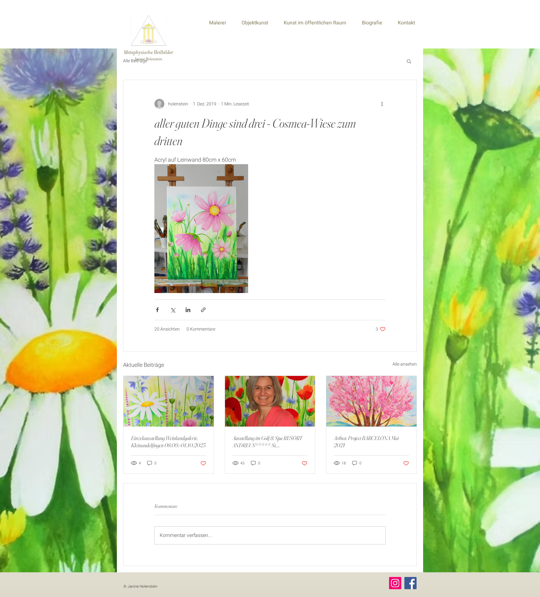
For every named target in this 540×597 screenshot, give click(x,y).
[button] (409, 60)
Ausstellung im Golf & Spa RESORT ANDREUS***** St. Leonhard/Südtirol (267, 441)
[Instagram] (395, 583)
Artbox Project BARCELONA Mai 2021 (366, 441)
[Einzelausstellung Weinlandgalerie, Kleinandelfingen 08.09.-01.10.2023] (168, 401)
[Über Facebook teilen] (157, 310)
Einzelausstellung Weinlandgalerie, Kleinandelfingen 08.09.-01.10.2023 (168, 441)
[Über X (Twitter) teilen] (173, 310)
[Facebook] (410, 583)
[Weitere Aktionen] (382, 104)
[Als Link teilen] (203, 310)
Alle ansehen (404, 364)
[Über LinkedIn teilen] (188, 310)
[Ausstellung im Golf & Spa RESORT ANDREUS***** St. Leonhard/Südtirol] (270, 401)
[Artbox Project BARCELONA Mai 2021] (371, 401)
